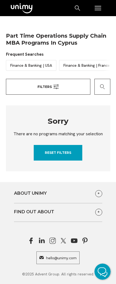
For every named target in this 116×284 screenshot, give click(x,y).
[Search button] (78, 8)
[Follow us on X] (63, 240)
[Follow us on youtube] (74, 240)
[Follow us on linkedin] (41, 240)
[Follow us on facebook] (31, 240)
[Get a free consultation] (103, 272)
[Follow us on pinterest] (85, 240)
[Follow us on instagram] (52, 240)
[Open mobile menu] (98, 8)
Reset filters (58, 153)
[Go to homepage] (21, 8)
